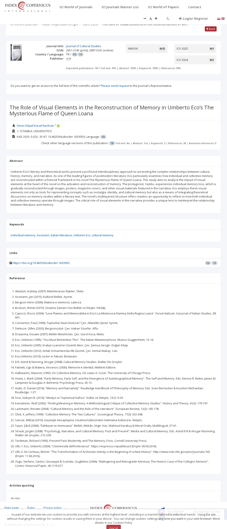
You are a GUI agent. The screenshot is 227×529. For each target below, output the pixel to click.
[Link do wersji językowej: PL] (219, 18)
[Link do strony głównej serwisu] (27, 6)
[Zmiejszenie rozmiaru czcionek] (143, 18)
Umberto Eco (81, 235)
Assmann (43, 235)
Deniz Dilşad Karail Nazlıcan (35, 126)
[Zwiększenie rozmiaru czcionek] (158, 18)
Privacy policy (52, 508)
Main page (11, 508)
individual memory (23, 235)
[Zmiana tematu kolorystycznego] (168, 18)
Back (211, 29)
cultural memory (103, 235)
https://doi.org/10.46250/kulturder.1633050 (41, 263)
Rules (31, 508)
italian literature (61, 235)
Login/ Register (195, 18)
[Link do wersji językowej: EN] (223, 18)
